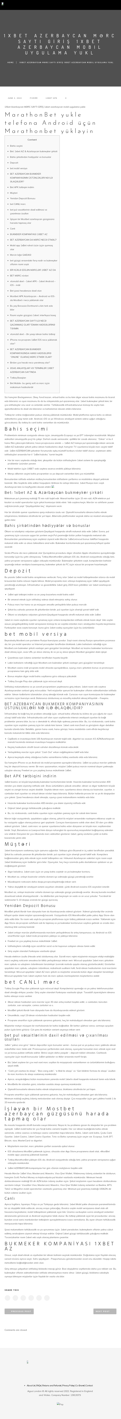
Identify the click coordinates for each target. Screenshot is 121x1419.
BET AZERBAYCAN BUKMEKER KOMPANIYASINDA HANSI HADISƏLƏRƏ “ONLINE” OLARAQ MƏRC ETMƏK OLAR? (31, 353)
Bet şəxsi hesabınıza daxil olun (26, 290)
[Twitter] (55, 1373)
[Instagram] (65, 1373)
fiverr (34, 98)
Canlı (12, 228)
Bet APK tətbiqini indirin (22, 187)
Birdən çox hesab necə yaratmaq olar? (30, 362)
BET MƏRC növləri (19, 275)
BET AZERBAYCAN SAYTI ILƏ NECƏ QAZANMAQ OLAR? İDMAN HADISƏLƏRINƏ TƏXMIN (32, 324)
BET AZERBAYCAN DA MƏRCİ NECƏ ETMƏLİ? (33, 239)
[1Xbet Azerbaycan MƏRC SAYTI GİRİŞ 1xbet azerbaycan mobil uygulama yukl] (7, 1298)
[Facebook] (46, 1373)
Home (11, 62)
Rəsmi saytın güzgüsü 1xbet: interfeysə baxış (33, 315)
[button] (73, 4)
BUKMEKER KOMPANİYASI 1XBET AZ (28, 234)
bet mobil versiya (18, 168)
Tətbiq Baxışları (18, 377)
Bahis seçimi (16, 145)
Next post (103, 1311)
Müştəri (13, 192)
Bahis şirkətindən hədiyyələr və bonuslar (30, 157)
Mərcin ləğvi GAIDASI (20, 254)
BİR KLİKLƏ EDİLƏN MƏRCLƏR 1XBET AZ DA (33, 270)
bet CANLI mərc (18, 204)
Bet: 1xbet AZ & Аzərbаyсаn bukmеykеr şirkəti (33, 151)
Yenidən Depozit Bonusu (22, 198)
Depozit (14, 162)
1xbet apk (51, 98)
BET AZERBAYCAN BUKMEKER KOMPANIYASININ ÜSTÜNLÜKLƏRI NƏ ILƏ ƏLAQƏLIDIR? (31, 177)
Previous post (21, 1311)
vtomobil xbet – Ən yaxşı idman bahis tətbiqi (32, 334)
